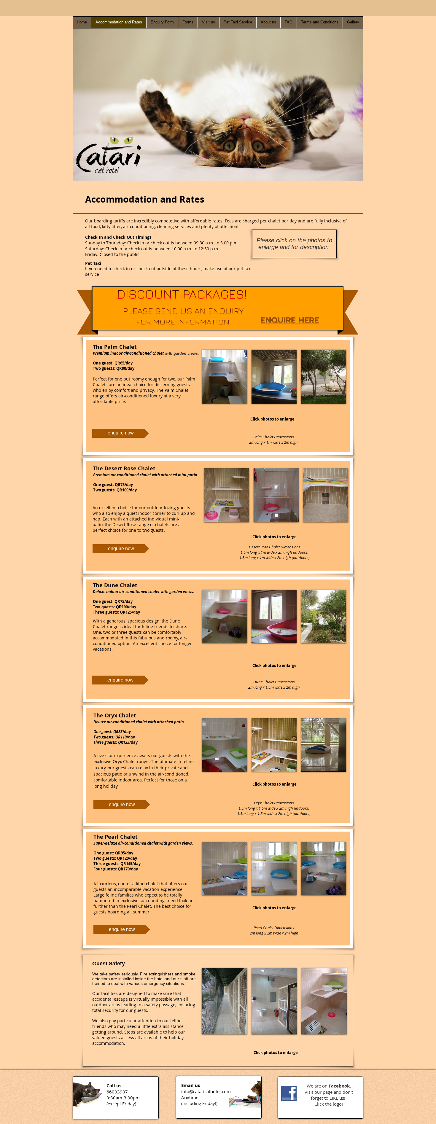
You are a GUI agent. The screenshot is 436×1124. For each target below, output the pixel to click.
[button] (224, 377)
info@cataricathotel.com (206, 1091)
